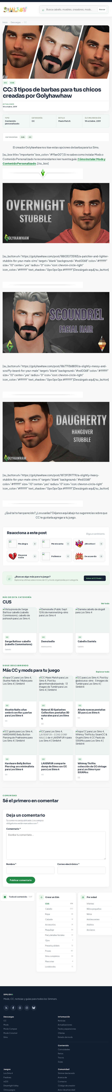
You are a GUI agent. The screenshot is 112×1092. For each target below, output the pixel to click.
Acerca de (62, 1077)
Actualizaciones (65, 1025)
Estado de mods (65, 1037)
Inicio (5, 22)
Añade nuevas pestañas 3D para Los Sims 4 (91, 711)
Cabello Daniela (87, 641)
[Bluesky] (33, 1008)
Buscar (102, 9)
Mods (6, 1025)
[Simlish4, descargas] (20, 9)
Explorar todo (102, 672)
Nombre (11, 864)
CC (5, 83)
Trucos (61, 1058)
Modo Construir (10, 1033)
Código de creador (66, 1086)
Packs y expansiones (67, 1029)
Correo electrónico (68, 864)
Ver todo (105, 603)
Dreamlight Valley (11, 1086)
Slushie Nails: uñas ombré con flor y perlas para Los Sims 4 (18, 712)
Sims (6, 1037)
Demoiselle (48, 641)
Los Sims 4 (8, 1073)
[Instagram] (27, 1008)
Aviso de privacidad (66, 1090)
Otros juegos (9, 1090)
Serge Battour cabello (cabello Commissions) (18, 643)
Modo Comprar (10, 1029)
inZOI (6, 1081)
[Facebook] (13, 1008)
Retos (60, 1053)
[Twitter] (6, 1008)
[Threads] (20, 1008)
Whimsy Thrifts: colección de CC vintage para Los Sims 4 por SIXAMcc (92, 768)
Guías (60, 1062)
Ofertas (61, 1033)
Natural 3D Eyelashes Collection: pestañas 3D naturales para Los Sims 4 (55, 714)
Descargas (16, 22)
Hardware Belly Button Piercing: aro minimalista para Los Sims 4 (19, 766)
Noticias (61, 1021)
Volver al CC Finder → (95, 578)
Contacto (62, 1081)
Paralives (7, 1077)
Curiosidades (64, 1049)
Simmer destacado (66, 1073)
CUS (12, 83)
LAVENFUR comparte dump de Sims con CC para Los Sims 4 (54, 766)
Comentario (13, 828)
